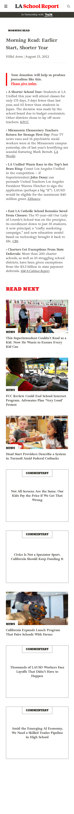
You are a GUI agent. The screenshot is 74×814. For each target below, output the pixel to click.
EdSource (34, 199)
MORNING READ (19, 30)
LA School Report (37, 6)
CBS (15, 241)
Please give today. (24, 84)
